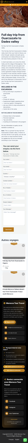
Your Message (7, 209)
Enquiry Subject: (8, 202)
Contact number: (8, 180)
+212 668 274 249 (12, 333)
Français (11, 439)
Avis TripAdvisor (14, 413)
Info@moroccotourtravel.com (15, 327)
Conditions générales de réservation (14, 366)
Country (5, 173)
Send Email (8, 229)
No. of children (7, 195)
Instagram (12, 407)
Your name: (6, 159)
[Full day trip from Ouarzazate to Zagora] (14, 251)
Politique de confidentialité (14, 370)
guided (6, 138)
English (17, 439)
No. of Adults (7, 187)
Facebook (12, 401)
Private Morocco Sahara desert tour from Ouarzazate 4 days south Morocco (13, 291)
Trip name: (6, 154)
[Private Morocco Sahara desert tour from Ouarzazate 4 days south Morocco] (14, 279)
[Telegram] (18, 5)
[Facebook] (10, 5)
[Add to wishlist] (23, 245)
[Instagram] (13, 5)
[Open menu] (26, 2)
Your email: (6, 166)
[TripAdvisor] (15, 5)
